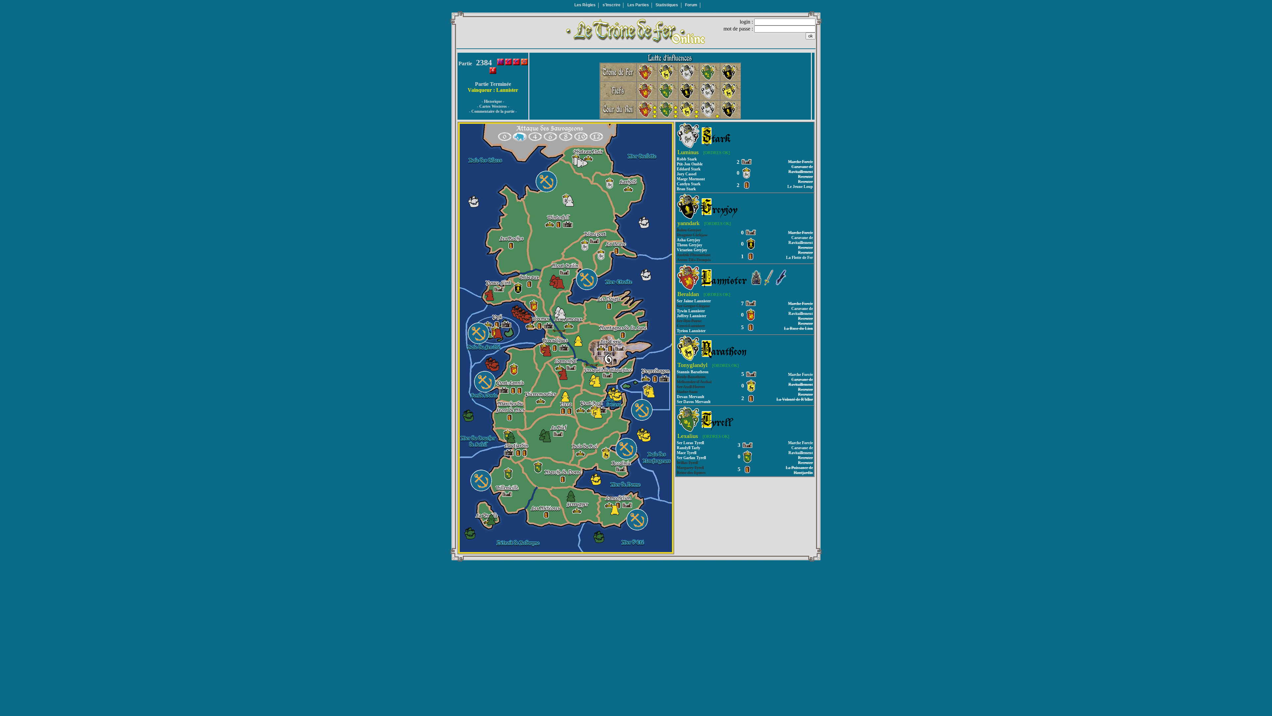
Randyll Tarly (688, 448)
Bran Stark (686, 189)
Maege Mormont (691, 179)
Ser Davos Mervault (694, 401)
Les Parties (638, 5)
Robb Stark (687, 159)
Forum (691, 5)
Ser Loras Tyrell (690, 443)
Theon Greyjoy (689, 245)
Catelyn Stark (689, 184)
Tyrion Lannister (691, 330)
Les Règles (585, 5)
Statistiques (667, 5)
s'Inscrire (611, 5)
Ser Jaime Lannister (694, 301)
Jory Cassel (686, 174)
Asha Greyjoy (688, 240)
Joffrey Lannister (691, 316)
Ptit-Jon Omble (690, 164)
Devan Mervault (690, 396)
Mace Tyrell (686, 452)
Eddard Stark (689, 169)
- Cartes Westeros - (493, 106)
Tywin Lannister (691, 311)
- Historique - (493, 101)
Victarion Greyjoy (692, 250)
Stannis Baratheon (693, 372)
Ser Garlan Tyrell (691, 457)
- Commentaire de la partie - (493, 111)
